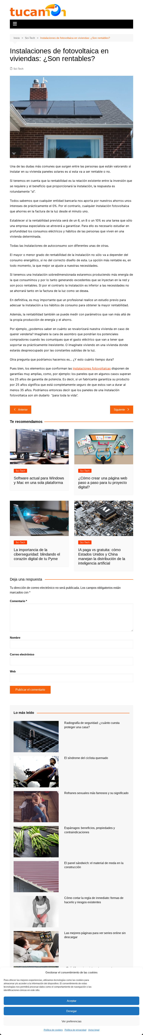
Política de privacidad (75, 1030)
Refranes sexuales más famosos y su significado (96, 793)
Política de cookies (53, 1030)
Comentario (18, 601)
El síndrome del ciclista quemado (86, 758)
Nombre (15, 637)
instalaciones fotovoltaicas (92, 368)
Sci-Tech (18, 68)
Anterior (23, 409)
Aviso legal (93, 1030)
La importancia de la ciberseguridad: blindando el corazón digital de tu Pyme (37, 554)
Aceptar (71, 1000)
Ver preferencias (72, 1021)
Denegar (71, 1011)
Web (13, 671)
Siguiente (119, 409)
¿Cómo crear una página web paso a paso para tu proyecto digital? (102, 482)
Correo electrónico (22, 654)
